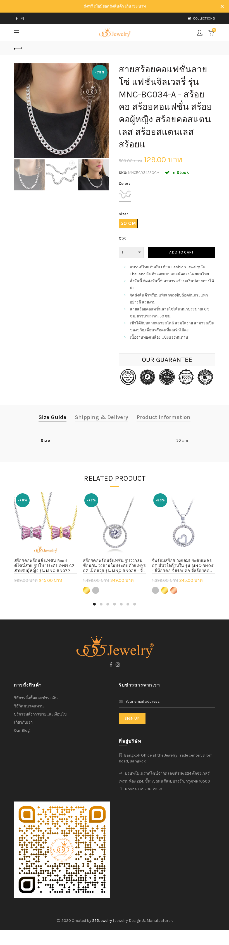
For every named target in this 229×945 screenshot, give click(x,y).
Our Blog (22, 730)
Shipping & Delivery (101, 417)
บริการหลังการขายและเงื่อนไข (40, 714)
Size (123, 214)
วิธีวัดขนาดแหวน (29, 706)
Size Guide (52, 417)
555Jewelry (102, 920)
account (199, 32)
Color (123, 183)
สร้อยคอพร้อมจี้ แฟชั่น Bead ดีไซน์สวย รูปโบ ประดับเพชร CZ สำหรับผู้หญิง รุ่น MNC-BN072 (44, 565)
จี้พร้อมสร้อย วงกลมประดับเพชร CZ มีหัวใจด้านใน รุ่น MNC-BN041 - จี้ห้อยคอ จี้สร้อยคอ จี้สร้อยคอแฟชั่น (183, 566)
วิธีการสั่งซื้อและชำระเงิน (36, 698)
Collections (204, 18)
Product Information (163, 417)
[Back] (18, 48)
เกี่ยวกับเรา (23, 722)
